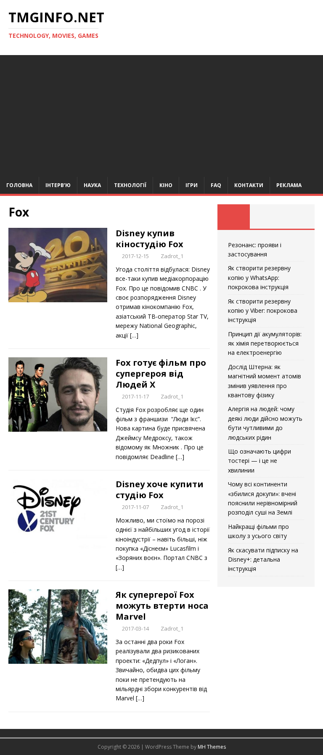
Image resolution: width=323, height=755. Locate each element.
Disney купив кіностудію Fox (149, 238)
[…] (134, 335)
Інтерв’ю (58, 185)
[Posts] (233, 216)
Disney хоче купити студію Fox (160, 489)
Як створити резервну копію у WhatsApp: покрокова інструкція (259, 277)
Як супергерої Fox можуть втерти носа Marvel (162, 605)
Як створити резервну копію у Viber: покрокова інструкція (262, 310)
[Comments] (298, 216)
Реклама (289, 185)
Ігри (191, 185)
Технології (130, 185)
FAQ (216, 185)
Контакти (248, 185)
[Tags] (266, 216)
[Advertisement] (161, 114)
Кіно (165, 185)
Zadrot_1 (172, 256)
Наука (92, 185)
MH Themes (212, 746)
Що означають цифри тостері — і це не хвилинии (259, 460)
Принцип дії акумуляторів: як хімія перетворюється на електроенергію (265, 343)
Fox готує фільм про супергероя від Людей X (161, 373)
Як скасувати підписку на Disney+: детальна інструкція (263, 559)
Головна (19, 185)
